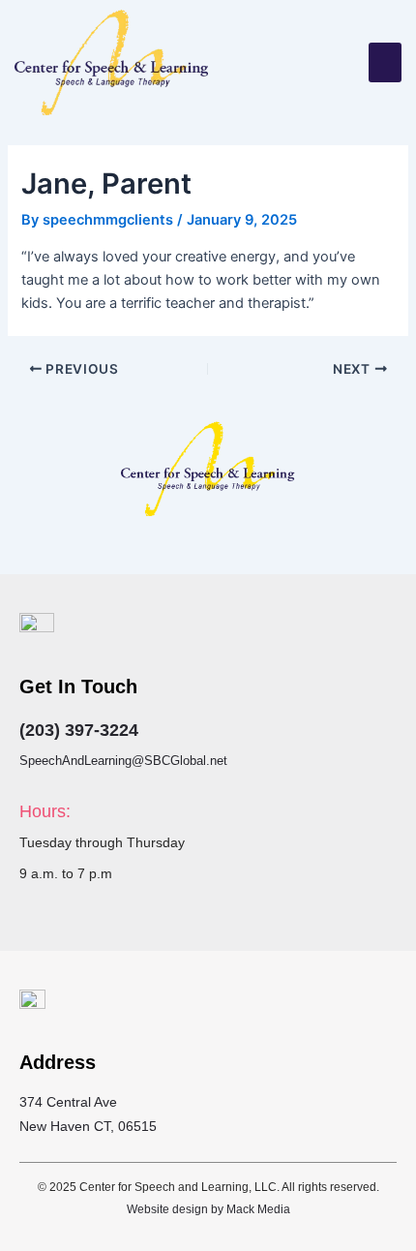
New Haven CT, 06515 (88, 1126)
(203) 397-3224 (78, 730)
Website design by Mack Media (208, 1209)
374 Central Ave (68, 1102)
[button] (385, 62)
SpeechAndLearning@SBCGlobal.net (123, 760)
